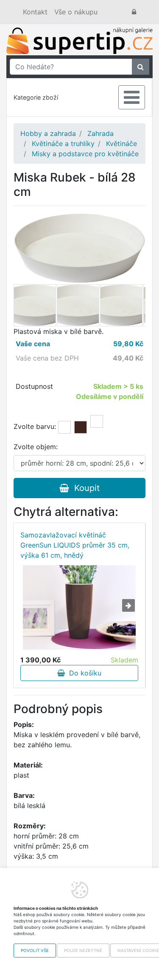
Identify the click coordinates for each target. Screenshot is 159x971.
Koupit (84, 488)
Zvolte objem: (36, 446)
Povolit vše (35, 950)
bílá (64, 427)
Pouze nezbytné (83, 950)
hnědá (80, 427)
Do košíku (83, 673)
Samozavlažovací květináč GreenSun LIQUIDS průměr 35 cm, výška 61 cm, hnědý (74, 545)
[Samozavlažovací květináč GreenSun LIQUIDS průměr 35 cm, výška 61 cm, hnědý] (79, 607)
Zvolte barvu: (35, 426)
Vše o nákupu (76, 12)
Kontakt (35, 12)
